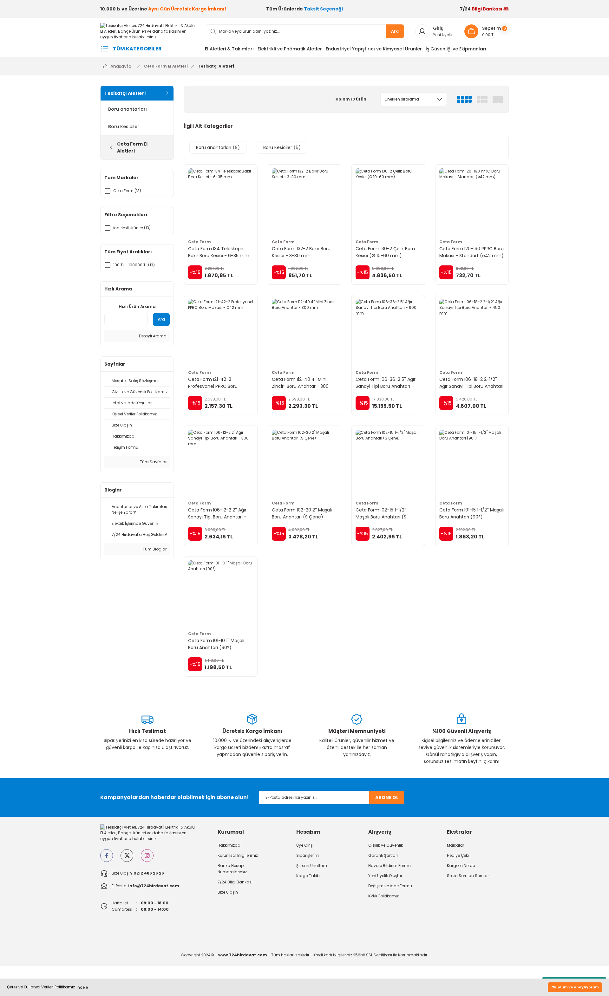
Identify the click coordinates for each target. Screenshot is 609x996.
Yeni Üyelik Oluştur (385, 875)
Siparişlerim (307, 855)
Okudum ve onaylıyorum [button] (575, 987)
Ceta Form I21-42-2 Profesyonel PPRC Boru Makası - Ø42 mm (213, 383)
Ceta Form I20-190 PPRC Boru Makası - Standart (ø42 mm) (471, 252)
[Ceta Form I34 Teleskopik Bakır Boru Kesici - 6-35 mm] (220, 201)
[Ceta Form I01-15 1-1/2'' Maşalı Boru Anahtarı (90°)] (472, 462)
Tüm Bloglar (154, 549)
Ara (395, 31)
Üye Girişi (304, 845)
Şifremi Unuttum (311, 865)
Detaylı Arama (152, 336)
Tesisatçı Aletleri (216, 66)
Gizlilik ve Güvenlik (385, 845)
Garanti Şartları (383, 855)
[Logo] (147, 31)
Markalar (455, 845)
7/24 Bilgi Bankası (235, 882)
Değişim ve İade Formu (390, 886)
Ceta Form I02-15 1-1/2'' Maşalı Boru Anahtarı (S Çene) (381, 513)
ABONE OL (386, 797)
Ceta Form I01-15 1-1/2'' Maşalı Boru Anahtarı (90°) (471, 513)
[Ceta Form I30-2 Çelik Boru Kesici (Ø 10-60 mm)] (388, 201)
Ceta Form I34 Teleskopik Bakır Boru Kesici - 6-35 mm (218, 252)
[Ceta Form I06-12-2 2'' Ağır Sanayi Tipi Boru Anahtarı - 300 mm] (220, 462)
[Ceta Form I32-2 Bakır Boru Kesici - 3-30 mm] (304, 201)
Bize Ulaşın (228, 892)
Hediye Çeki (458, 855)
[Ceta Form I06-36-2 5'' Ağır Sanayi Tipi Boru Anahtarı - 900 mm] (388, 331)
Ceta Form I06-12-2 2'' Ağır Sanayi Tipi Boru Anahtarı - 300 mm (217, 513)
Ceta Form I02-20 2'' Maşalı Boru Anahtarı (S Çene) (302, 513)
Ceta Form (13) (127, 190)
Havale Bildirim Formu (389, 865)
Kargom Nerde (461, 865)
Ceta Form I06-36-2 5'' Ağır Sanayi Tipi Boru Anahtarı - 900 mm (386, 383)
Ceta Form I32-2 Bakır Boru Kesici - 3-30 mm (301, 252)
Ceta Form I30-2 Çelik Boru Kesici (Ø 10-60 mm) (385, 252)
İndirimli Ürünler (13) (132, 228)
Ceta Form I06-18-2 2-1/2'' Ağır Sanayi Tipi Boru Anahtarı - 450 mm (471, 383)
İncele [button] (82, 987)
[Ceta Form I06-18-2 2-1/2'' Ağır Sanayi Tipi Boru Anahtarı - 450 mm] (472, 331)
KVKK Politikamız (383, 896)
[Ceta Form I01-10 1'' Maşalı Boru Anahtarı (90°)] (220, 593)
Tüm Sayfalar (153, 462)
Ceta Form (199, 241)
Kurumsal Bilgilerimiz (238, 855)
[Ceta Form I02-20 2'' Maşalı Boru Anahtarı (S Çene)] (304, 462)
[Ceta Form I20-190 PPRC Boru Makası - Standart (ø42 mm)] (472, 201)
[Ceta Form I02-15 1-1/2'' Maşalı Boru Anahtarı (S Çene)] (388, 462)
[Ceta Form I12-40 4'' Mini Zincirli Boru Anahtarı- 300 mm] (304, 331)
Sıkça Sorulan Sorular (468, 875)
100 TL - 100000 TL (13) (134, 265)
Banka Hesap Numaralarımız (232, 869)
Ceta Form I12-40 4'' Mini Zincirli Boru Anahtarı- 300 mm (300, 383)
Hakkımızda (229, 845)
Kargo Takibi (308, 875)
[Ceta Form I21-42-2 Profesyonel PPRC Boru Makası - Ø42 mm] (220, 331)
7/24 (484, 9)
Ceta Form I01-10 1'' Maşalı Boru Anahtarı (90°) (216, 644)
